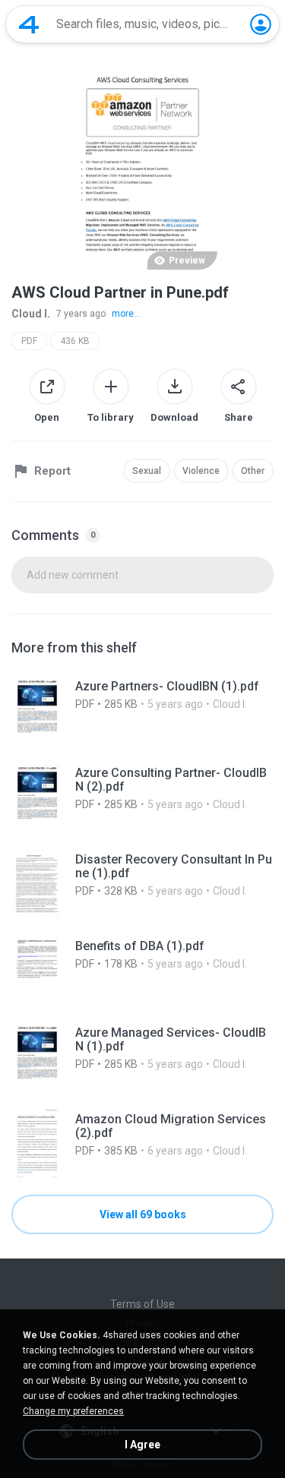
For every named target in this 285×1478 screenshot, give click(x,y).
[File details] (142, 711)
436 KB (75, 341)
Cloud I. (30, 314)
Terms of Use (142, 1304)
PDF (29, 341)
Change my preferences (73, 1411)
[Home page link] (29, 24)
